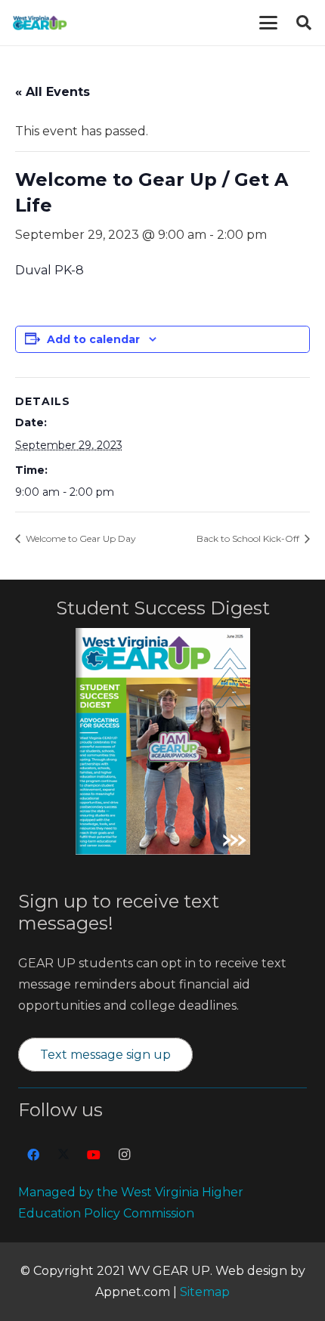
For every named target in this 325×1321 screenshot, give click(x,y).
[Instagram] (124, 1155)
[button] (268, 23)
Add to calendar (93, 339)
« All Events (52, 92)
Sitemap (205, 1292)
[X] (63, 1155)
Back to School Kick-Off (249, 538)
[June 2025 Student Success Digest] (163, 741)
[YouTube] (94, 1155)
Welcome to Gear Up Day (79, 538)
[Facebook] (33, 1155)
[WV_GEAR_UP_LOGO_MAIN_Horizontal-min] (39, 22)
